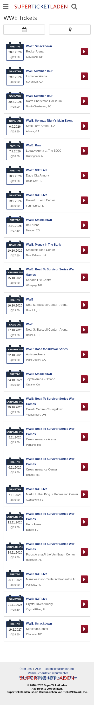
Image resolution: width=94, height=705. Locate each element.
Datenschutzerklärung (59, 669)
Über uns (26, 669)
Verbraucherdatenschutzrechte (48, 673)
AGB (38, 669)
